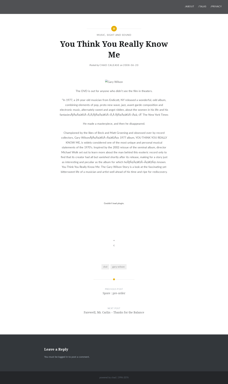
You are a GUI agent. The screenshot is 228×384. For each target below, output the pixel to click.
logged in (63, 357)
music (101, 35)
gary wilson (118, 267)
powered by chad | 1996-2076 (114, 378)
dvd (105, 267)
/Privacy (216, 7)
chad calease (109, 65)
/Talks (202, 7)
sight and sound (119, 35)
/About (189, 7)
